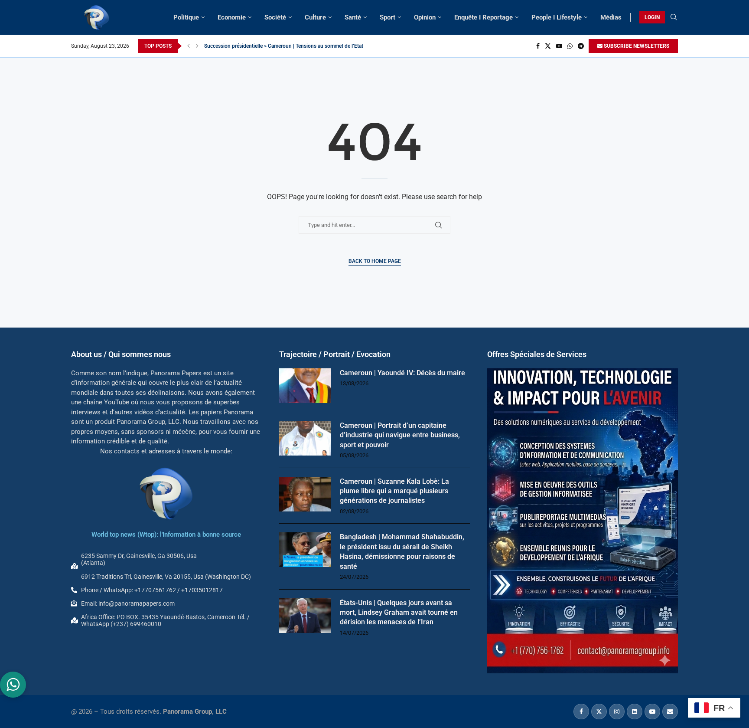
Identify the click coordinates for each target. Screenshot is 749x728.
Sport (387, 17)
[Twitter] (547, 46)
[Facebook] (538, 46)
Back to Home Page (374, 261)
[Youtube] (559, 46)
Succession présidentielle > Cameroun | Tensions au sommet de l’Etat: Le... (289, 46)
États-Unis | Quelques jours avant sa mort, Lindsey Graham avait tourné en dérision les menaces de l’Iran (399, 612)
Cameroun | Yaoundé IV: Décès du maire (402, 373)
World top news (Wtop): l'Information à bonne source (166, 534)
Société (275, 17)
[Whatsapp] (570, 46)
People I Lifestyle (556, 17)
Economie (232, 17)
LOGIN (652, 17)
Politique (186, 17)
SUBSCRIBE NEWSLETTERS (635, 46)
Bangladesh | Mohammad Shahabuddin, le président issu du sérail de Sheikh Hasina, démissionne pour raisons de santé (402, 551)
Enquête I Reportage (483, 17)
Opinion (425, 17)
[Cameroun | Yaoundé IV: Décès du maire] (305, 385)
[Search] (673, 17)
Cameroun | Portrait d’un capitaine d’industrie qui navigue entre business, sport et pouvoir (400, 435)
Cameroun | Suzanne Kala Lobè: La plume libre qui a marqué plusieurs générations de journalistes (394, 491)
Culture (315, 17)
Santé (353, 17)
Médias (611, 17)
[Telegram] (580, 46)
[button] (188, 46)
